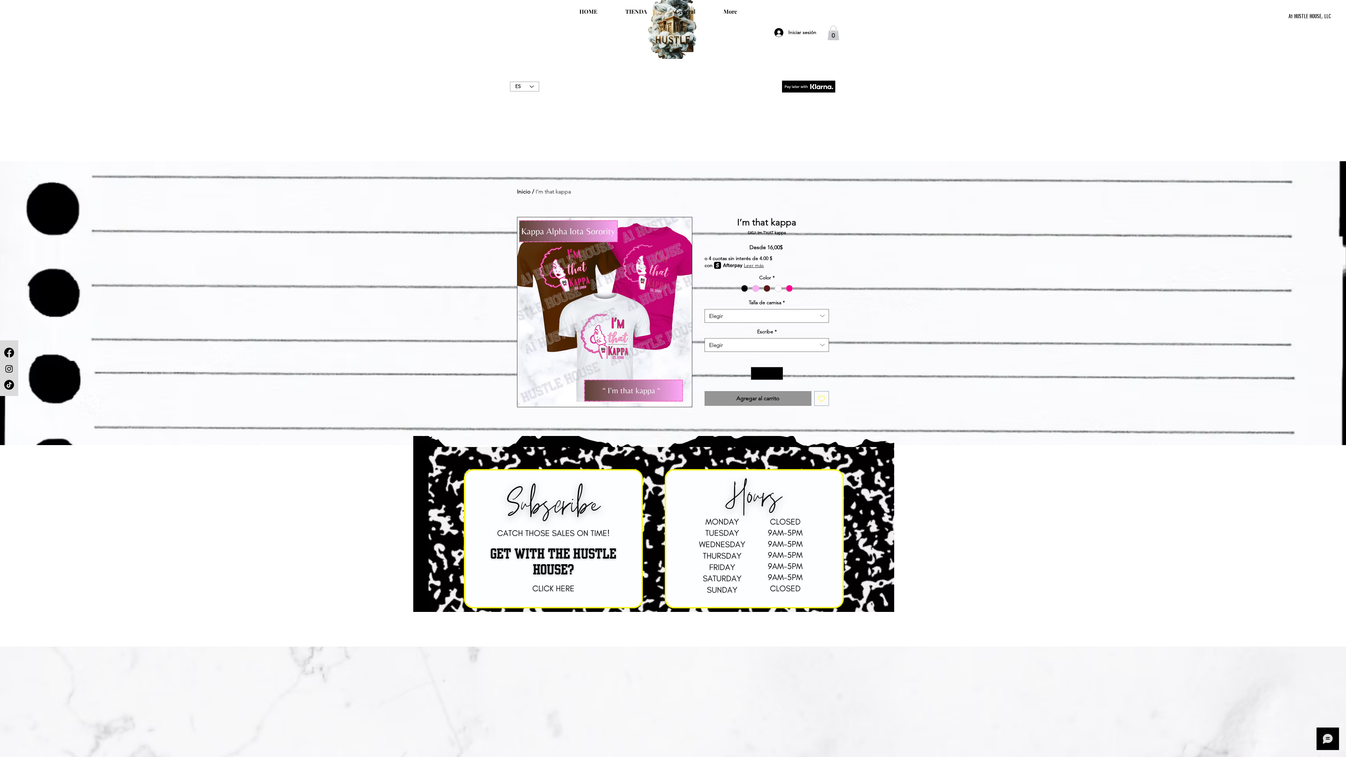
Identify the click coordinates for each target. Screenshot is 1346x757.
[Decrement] (756, 373)
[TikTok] (9, 385)
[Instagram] (9, 369)
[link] (833, 33)
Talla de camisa (767, 302)
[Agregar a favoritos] (821, 398)
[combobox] (767, 316)
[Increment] (777, 373)
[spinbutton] (767, 373)
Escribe (767, 331)
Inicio (524, 191)
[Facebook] (9, 352)
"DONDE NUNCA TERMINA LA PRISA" (673, 93)
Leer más (754, 265)
